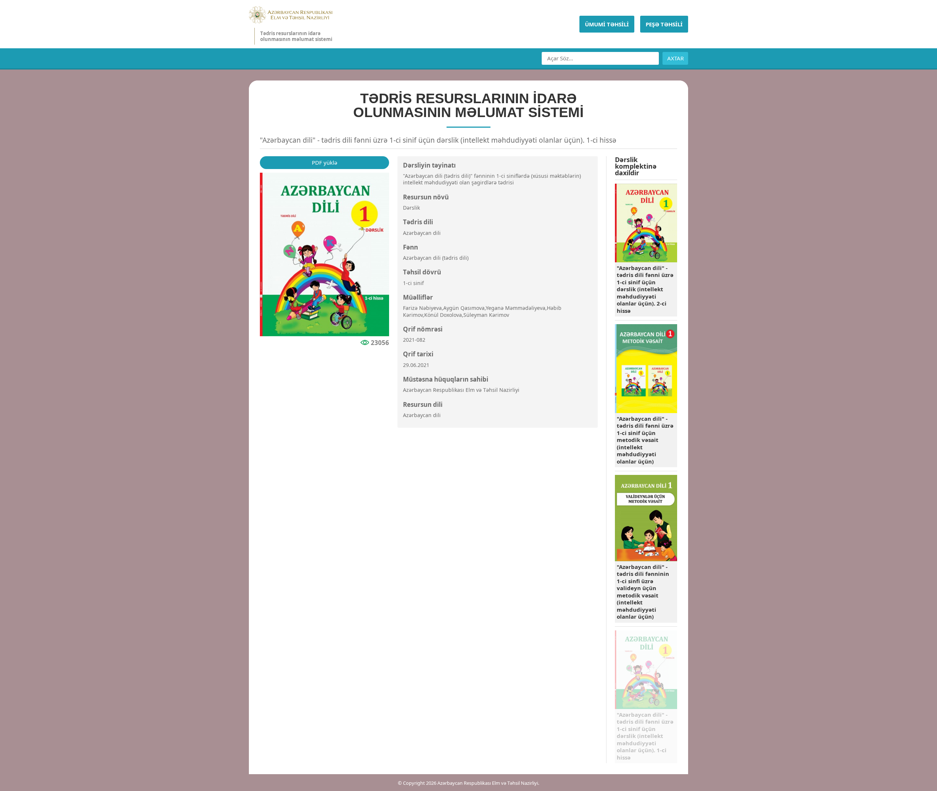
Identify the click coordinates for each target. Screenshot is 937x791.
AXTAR (675, 58)
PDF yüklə (324, 162)
